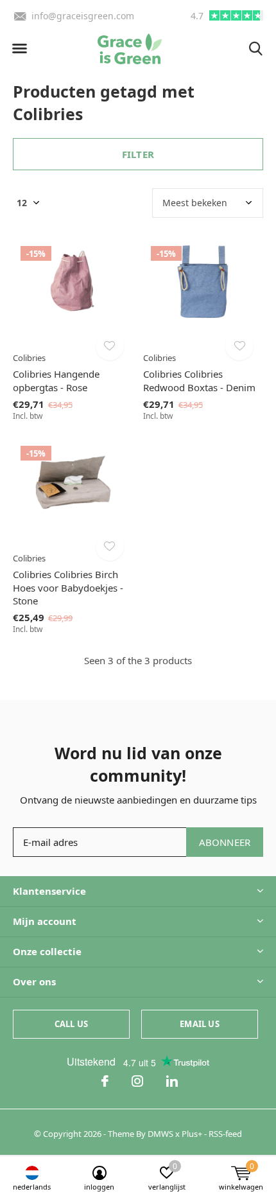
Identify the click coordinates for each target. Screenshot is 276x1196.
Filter (138, 154)
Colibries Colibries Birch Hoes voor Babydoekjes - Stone (68, 588)
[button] (19, 48)
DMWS (160, 1133)
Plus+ (192, 1133)
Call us (71, 1024)
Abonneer (225, 842)
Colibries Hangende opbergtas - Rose (56, 380)
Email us (199, 1024)
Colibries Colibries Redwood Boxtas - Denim (199, 380)
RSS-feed (225, 1133)
